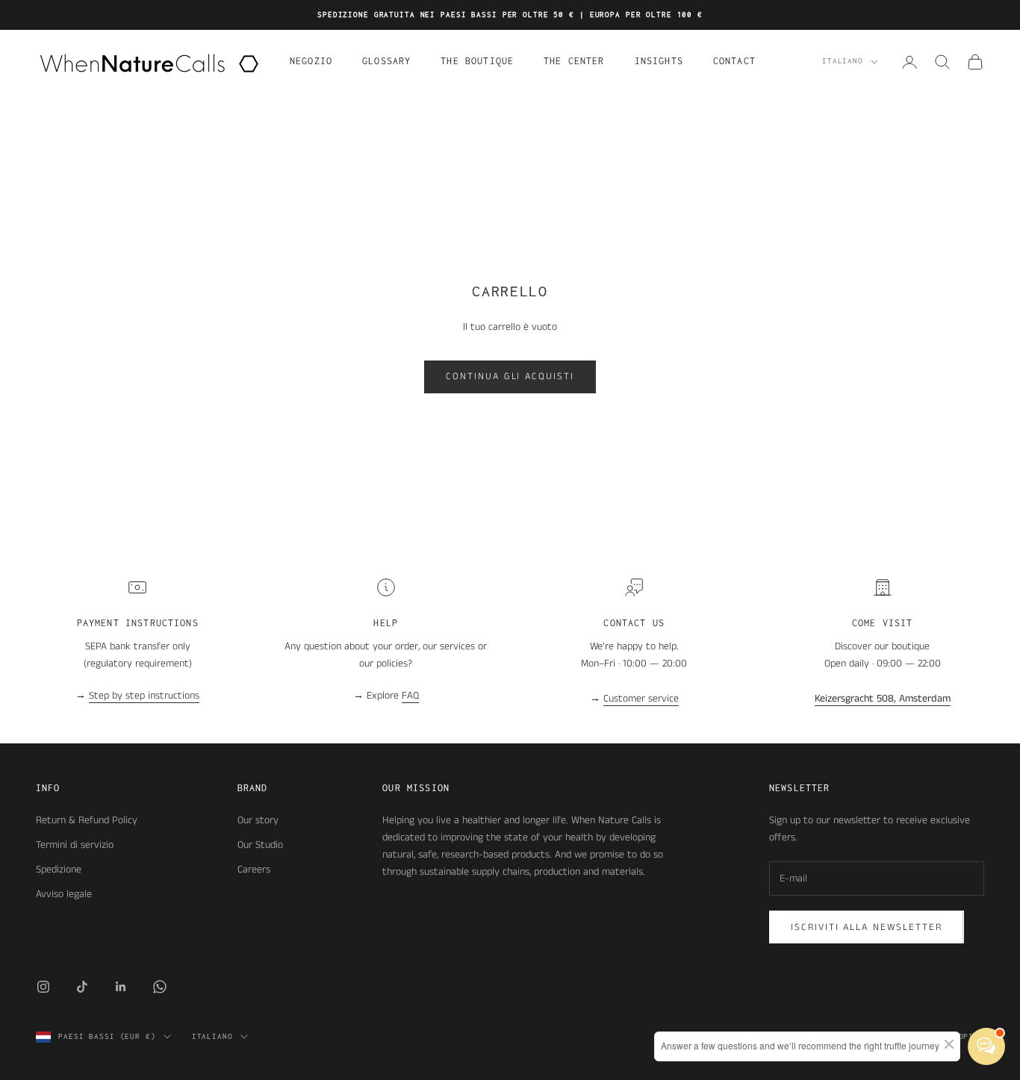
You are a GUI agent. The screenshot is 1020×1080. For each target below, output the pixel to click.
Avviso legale (64, 894)
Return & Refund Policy (86, 820)
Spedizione (58, 869)
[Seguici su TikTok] (82, 986)
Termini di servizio (74, 844)
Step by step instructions (144, 695)
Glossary (386, 60)
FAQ (410, 695)
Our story (258, 820)
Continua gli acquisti (510, 376)
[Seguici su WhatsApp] (159, 986)
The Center (574, 60)
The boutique (477, 60)
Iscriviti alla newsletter (866, 927)
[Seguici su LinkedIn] (120, 986)
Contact (734, 60)
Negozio (311, 60)
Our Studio (260, 844)
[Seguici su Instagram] (43, 986)
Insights (659, 60)
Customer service (641, 698)
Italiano (842, 61)
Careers (253, 869)
